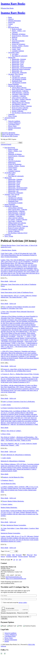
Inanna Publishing (13, 84)
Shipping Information (14, 20)
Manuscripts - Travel (18, 62)
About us (11, 19)
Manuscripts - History (18, 61)
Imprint (10, 129)
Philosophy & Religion (18, 34)
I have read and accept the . (15, 602)
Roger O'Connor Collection (20, 107)
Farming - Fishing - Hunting (20, 46)
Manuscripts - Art (17, 71)
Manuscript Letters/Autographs (21, 69)
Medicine (14, 37)
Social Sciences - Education (20, 36)
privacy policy (23, 602)
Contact (10, 24)
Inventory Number (11, 556)
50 (17, 559)
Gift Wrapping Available (19, 79)
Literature (15, 32)
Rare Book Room (13, 27)
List (5, 119)
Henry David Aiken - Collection (21, 89)
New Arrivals (16, 76)
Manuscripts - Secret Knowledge (21, 67)
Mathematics (15, 42)
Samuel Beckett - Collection (20, 91)
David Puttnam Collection (19, 109)
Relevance (32, 556)
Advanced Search (9, 118)
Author (9, 555)
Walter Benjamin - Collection (20, 92)
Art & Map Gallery (13, 52)
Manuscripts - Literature (19, 59)
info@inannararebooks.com (14, 577)
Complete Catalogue (18, 51)
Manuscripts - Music (18, 66)
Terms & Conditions (14, 121)
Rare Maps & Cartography (20, 56)
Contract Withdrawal (14, 123)
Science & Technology (18, 44)
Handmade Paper (17, 81)
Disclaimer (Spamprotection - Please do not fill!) (15, 617)
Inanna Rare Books (13, 3)
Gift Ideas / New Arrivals (15, 74)
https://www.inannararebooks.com (16, 578)
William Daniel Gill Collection (21, 102)
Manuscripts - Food (17, 64)
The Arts (14, 39)
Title (13, 555)
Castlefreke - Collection (19, 96)
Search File (11, 22)
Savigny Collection (17, 111)
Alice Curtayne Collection (19, 97)
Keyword (18, 555)
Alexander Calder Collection (20, 94)
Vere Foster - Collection (19, 101)
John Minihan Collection (19, 104)
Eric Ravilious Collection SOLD (21, 113)
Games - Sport (16, 49)
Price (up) (30, 555)
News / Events (12, 116)
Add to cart (12, 281)
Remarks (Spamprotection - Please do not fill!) (14, 613)
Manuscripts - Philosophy (19, 72)
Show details (4, 281)
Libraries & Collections (15, 86)
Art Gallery (15, 54)
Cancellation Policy (14, 124)
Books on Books (17, 29)
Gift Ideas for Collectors (19, 77)
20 (14, 559)
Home (10, 17)
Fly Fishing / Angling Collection (21, 99)
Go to (7, 551)
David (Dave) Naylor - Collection (22, 106)
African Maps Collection (19, 87)
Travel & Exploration (18, 41)
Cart (9, 25)
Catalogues (11, 114)
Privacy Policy (12, 126)
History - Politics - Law (19, 31)
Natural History (16, 47)
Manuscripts (11, 57)
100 (20, 559)
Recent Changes (23, 556)
